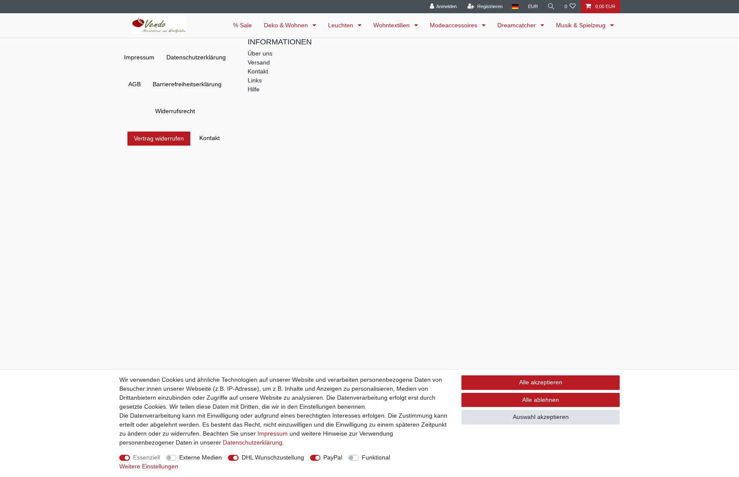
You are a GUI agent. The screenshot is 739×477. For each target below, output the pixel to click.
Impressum (139, 57)
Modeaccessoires (454, 25)
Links (255, 80)
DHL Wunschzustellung (273, 457)
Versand (259, 62)
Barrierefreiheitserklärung (187, 84)
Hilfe (254, 89)
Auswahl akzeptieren (541, 416)
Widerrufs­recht (175, 111)
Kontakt (209, 138)
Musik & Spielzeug (581, 25)
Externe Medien (200, 457)
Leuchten (341, 25)
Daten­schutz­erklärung (196, 57)
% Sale (242, 25)
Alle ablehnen (540, 399)
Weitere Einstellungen (148, 466)
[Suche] (551, 6)
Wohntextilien (392, 25)
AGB (134, 84)
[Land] (515, 6)
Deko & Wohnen (287, 25)
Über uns (260, 53)
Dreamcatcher (517, 25)
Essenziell (146, 457)
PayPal (332, 457)
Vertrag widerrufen (159, 138)
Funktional (376, 457)
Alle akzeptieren (540, 382)
